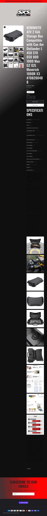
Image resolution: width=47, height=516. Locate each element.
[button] (2, 13)
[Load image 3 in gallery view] (16, 49)
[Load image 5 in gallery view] (5, 55)
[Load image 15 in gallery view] (16, 65)
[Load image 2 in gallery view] (10, 49)
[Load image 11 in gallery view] (16, 60)
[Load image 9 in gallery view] (5, 60)
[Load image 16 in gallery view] (21, 65)
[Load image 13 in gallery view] (5, 65)
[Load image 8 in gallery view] (21, 55)
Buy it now (35, 105)
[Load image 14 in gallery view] (10, 65)
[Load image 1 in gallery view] (5, 49)
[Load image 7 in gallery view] (16, 55)
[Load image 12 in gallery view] (21, 60)
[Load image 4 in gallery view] (21, 49)
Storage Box (30, 92)
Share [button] (29, 468)
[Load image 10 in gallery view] (10, 60)
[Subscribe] (33, 493)
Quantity (28, 94)
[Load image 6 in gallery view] (10, 55)
